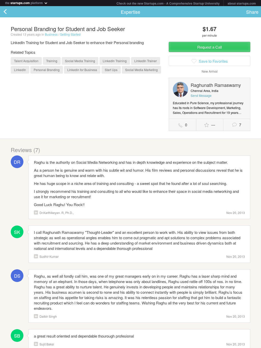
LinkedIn (36, 212)
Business (51, 34)
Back (10, 11)
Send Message (201, 95)
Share (252, 11)
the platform (24, 2)
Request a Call (209, 47)
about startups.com (242, 3)
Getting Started (70, 34)
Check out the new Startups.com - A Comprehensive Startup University (168, 3)
